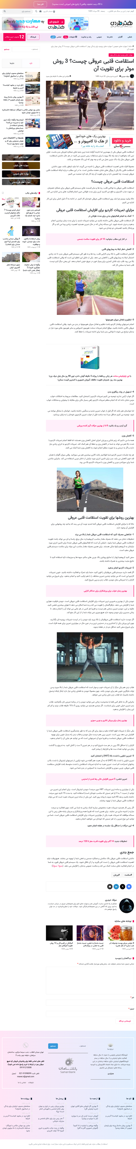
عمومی (99, 37)
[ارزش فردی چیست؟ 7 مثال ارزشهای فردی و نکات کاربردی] (11, 202)
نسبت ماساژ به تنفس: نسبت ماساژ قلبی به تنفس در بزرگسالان (90, 944)
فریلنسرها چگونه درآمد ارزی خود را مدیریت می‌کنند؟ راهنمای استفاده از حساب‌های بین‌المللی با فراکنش (13, 125)
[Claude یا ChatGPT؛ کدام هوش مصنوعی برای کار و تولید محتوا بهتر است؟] (32, 142)
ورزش (115, 875)
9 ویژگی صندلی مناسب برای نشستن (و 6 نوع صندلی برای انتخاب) (11, 241)
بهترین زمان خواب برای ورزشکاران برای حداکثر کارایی (105, 591)
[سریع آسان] (90, 148)
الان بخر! (40, 4)
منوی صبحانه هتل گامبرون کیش (13, 266)
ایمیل (131, 1008)
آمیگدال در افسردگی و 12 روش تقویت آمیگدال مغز (61, 944)
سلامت (128, 875)
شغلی (130, 37)
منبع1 (60, 866)
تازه (31, 63)
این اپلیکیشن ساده (121, 376)
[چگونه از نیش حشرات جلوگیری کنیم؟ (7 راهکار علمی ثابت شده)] (31, 257)
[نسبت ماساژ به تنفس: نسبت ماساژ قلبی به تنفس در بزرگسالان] (90, 932)
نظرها (12, 63)
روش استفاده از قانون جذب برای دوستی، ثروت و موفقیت (31, 241)
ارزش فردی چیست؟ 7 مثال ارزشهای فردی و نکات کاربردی (12, 213)
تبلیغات (69, 37)
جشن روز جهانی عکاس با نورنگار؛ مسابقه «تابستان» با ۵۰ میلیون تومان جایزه (21, 111)
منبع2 (54, 866)
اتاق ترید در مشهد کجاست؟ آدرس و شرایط (13, 87)
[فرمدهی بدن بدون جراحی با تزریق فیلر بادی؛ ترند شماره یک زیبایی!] (31, 202)
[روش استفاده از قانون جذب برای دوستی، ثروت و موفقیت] (31, 231)
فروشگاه (33, 37)
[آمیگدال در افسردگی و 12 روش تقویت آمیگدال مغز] (59, 932)
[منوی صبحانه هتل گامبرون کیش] (11, 257)
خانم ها (110, 37)
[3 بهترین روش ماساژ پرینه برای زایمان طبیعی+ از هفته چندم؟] (32, 101)
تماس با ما (22, 1082)
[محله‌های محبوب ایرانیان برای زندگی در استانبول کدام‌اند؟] (32, 77)
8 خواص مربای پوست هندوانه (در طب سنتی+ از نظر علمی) (121, 944)
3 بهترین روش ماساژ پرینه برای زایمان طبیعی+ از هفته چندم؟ (13, 100)
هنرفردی (111, 1073)
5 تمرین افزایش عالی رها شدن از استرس (98, 779)
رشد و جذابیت (86, 37)
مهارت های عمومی (120, 46)
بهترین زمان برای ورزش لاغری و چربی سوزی (109, 720)
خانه (130, 46)
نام (132, 997)
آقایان (120, 37)
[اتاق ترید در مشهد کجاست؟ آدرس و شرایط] (32, 89)
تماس (56, 37)
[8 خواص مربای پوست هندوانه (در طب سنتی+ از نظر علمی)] (120, 932)
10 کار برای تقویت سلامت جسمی (91, 239)
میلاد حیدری (125, 76)
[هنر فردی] (121, 24)
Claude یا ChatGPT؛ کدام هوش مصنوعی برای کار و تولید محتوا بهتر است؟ (13, 141)
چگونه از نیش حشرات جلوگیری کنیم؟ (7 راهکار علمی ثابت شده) (31, 267)
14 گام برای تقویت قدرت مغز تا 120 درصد (96, 841)
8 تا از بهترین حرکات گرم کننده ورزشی (92, 425)
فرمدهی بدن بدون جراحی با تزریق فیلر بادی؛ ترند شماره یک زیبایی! (32, 214)
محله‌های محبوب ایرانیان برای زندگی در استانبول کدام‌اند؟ (12, 75)
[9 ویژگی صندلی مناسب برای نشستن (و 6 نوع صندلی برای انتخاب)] (11, 231)
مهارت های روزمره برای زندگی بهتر (99, 46)
